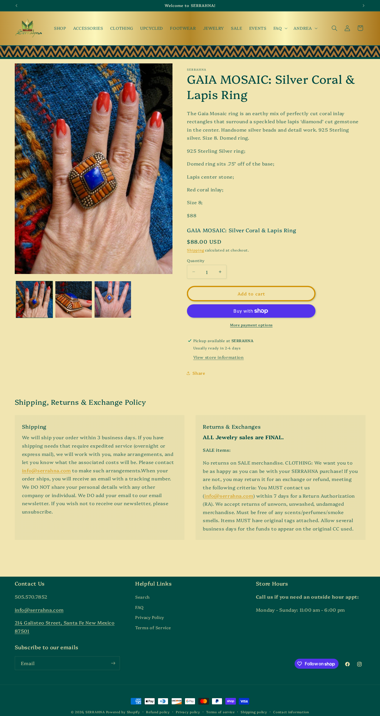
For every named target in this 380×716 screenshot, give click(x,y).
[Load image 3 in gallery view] (113, 299)
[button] (280, 28)
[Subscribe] (113, 663)
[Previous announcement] (16, 5)
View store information (218, 357)
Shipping (195, 250)
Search (142, 597)
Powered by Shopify (123, 712)
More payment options (251, 324)
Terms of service (220, 712)
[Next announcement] (363, 5)
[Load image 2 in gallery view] (73, 299)
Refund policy (158, 712)
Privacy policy (188, 712)
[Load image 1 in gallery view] (34, 299)
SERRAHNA (95, 712)
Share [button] (199, 373)
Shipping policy (254, 712)
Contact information (291, 712)
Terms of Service (153, 627)
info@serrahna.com (46, 470)
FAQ (139, 607)
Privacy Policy (149, 617)
